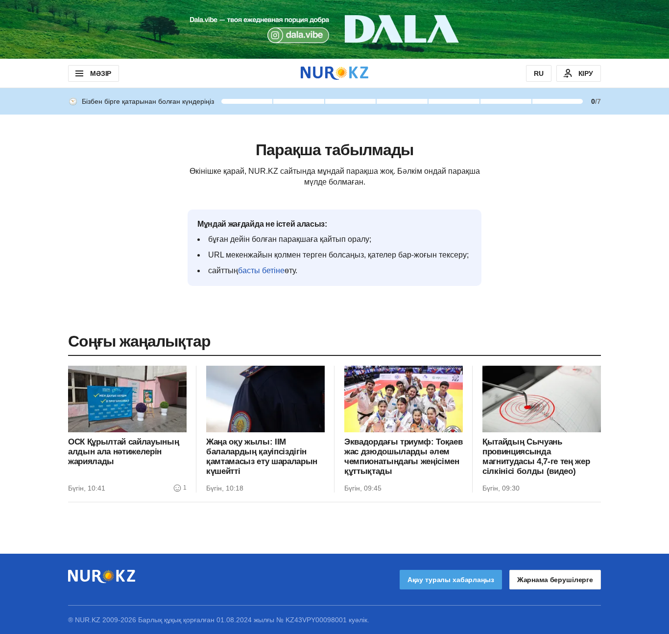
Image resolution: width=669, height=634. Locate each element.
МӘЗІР (100, 73)
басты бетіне (261, 270)
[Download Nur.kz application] (334, 29)
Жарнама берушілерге (555, 580)
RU (539, 73)
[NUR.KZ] (334, 73)
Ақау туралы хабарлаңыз (450, 580)
